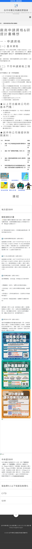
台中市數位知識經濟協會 (16, 10)
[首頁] (16, 5)
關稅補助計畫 (8, 216)
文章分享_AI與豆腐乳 (16, 1)
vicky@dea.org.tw (18, 527)
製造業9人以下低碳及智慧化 (15, 485)
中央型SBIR (7, 459)
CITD (4, 493)
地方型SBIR (7, 209)
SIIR (4, 500)
